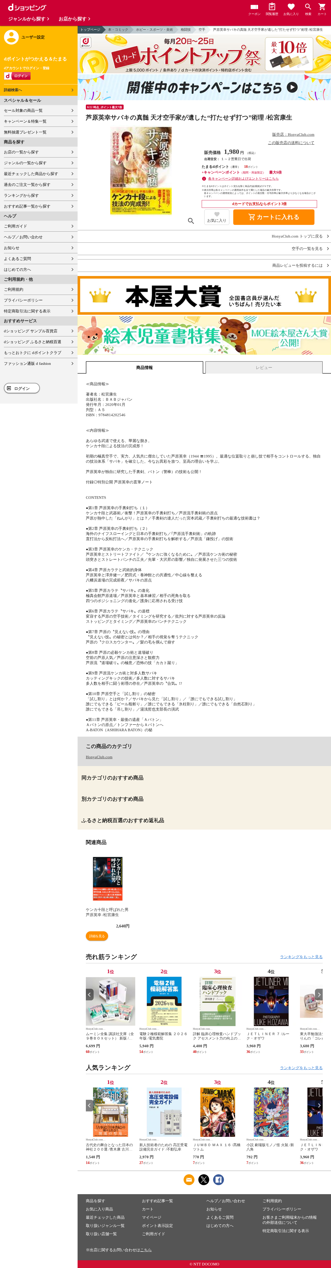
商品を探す (95, 1201)
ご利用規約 (13, 289)
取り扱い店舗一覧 (101, 1234)
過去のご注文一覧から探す (27, 185)
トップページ (90, 29)
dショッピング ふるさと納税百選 (32, 342)
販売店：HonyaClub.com (293, 134)
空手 (202, 29)
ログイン (22, 389)
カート (148, 1209)
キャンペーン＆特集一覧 (25, 121)
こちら (146, 1250)
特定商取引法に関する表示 (27, 311)
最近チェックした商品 (105, 1217)
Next (319, 995)
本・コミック (118, 29)
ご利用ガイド (15, 226)
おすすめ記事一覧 (157, 1201)
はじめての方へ (17, 269)
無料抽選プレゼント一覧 (25, 132)
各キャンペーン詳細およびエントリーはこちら (243, 178)
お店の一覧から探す (21, 152)
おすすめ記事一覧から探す (27, 206)
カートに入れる (274, 217)
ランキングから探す (21, 195)
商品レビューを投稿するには (297, 265)
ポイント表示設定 (157, 1226)
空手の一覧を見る (307, 249)
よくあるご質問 (17, 259)
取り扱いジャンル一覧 (105, 1226)
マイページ (151, 1217)
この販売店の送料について (291, 143)
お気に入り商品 (99, 1209)
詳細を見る (97, 936)
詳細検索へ (13, 90)
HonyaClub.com (99, 757)
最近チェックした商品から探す (31, 174)
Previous (90, 995)
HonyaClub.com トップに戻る (297, 236)
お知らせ (11, 248)
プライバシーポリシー (23, 300)
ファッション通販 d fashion (27, 363)
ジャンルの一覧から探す (25, 163)
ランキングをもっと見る (301, 957)
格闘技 (186, 29)
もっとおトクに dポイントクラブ (32, 353)
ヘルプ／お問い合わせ (23, 237)
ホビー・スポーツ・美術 (154, 29)
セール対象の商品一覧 (23, 110)
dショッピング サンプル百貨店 (30, 331)
